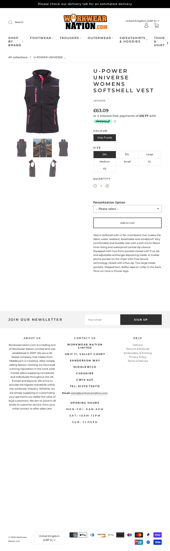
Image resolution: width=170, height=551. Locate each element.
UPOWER (99, 100)
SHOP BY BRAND (15, 41)
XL (149, 161)
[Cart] (156, 25)
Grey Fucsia (104, 137)
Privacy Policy (138, 356)
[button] (15, 102)
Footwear (40, 38)
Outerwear (99, 38)
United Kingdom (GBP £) (141, 20)
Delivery (138, 344)
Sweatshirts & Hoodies (133, 40)
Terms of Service (138, 360)
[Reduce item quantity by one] (95, 186)
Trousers (69, 38)
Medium (105, 161)
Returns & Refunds (137, 348)
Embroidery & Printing (138, 353)
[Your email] (102, 319)
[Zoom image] (42, 102)
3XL (127, 154)
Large (149, 154)
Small (127, 161)
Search (19, 22)
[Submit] (12, 22)
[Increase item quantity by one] (107, 186)
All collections (18, 57)
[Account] (146, 25)
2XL (104, 154)
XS (104, 168)
